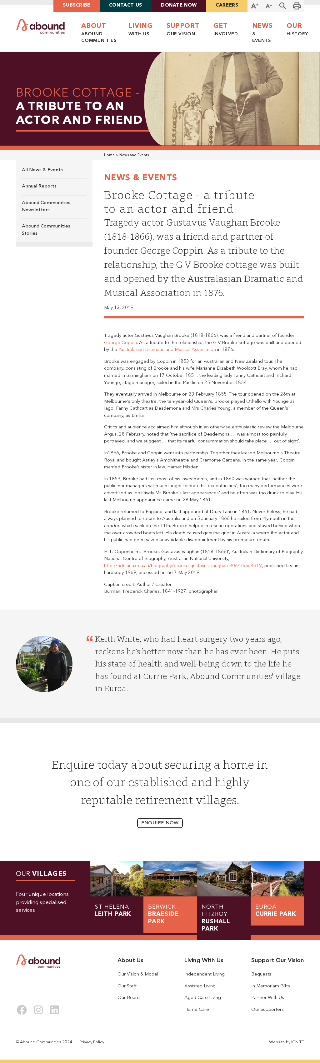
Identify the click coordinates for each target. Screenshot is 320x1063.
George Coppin (120, 343)
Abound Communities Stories (46, 230)
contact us (125, 5)
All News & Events (42, 170)
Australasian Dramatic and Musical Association (167, 349)
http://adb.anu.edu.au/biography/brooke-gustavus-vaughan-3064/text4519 (183, 566)
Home (109, 155)
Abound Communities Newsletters (46, 206)
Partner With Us (267, 998)
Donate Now (179, 5)
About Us (130, 961)
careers (227, 5)
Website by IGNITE (286, 1042)
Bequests (261, 974)
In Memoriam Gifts (270, 986)
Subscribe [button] (76, 5)
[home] (40, 26)
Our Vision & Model (138, 974)
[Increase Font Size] (255, 6)
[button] (283, 6)
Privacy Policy (91, 1042)
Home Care (196, 1009)
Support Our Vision (277, 961)
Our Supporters (267, 1009)
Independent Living (204, 974)
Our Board (129, 998)
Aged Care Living (202, 998)
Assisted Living (200, 986)
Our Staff (127, 986)
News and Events (134, 155)
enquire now (160, 823)
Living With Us (203, 961)
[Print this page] (297, 6)
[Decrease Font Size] (269, 6)
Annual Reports (39, 186)
